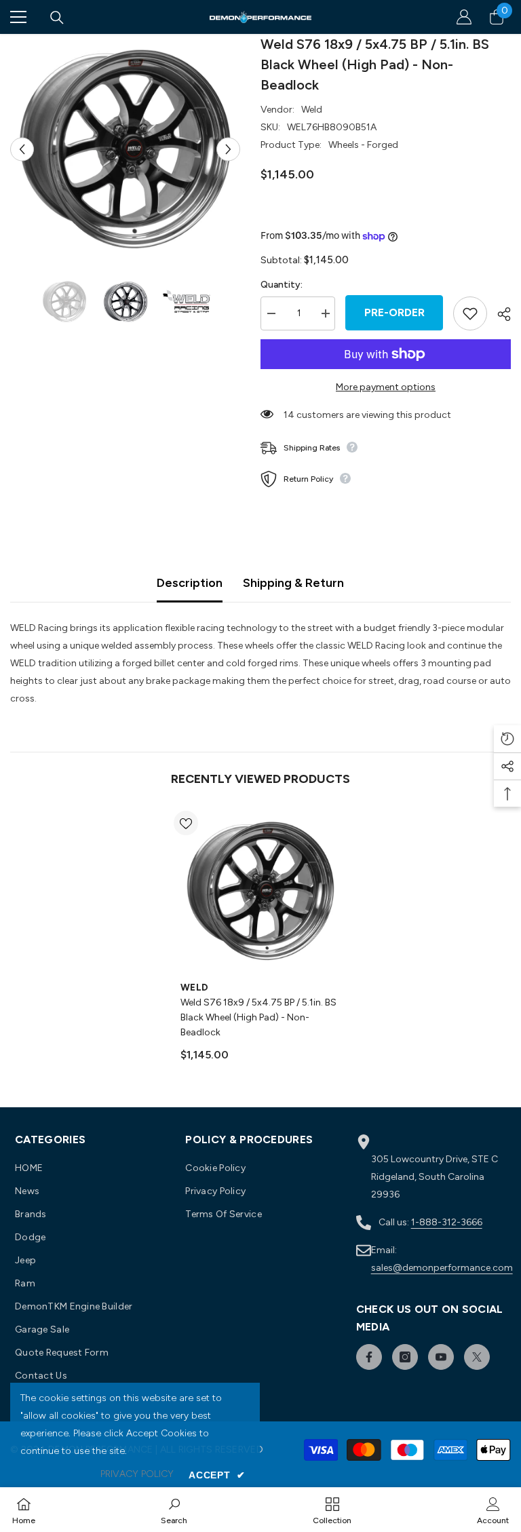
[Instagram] (405, 1357)
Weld (311, 109)
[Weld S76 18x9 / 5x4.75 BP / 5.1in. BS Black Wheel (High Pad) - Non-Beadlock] (260, 891)
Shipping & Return (293, 582)
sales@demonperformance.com (442, 1268)
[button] (22, 149)
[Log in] (464, 16)
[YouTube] (441, 1357)
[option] (125, 149)
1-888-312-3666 (446, 1222)
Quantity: (281, 284)
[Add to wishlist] (470, 313)
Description (190, 582)
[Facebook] (369, 1357)
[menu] (18, 17)
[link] (174, 1509)
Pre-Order (394, 312)
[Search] (57, 17)
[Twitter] (477, 1357)
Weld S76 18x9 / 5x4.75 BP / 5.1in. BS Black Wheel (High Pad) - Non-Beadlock (258, 1017)
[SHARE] (499, 314)
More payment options (386, 387)
